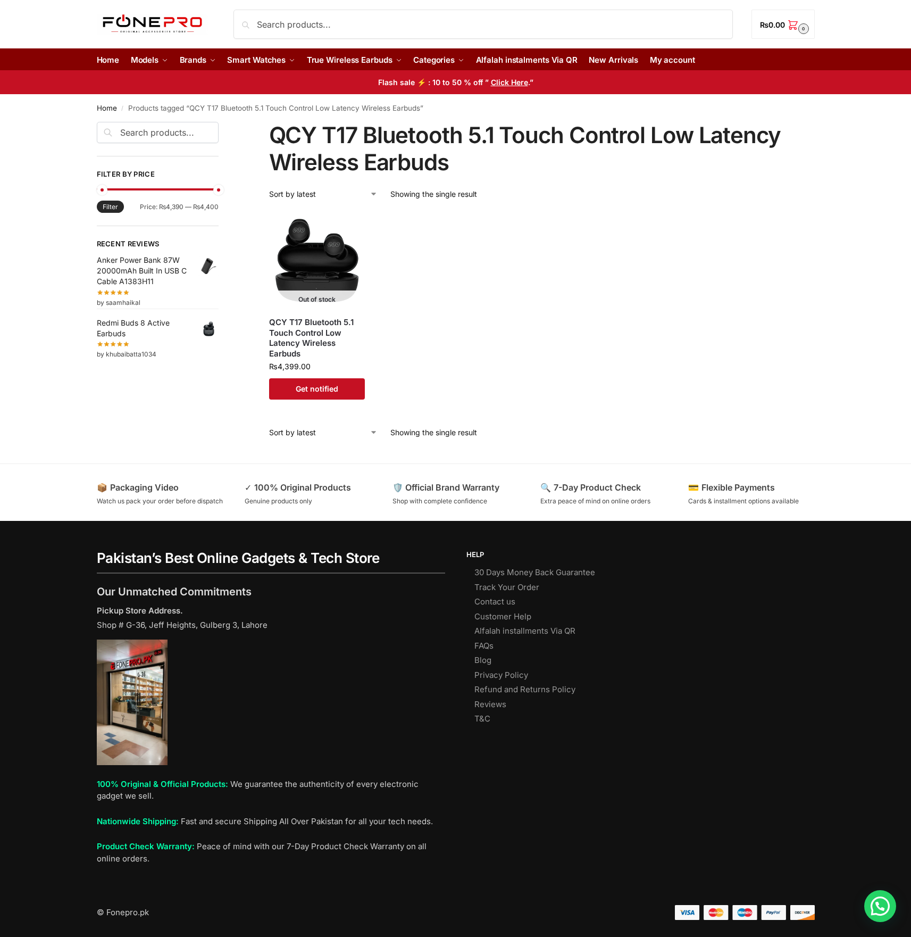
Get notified (317, 388)
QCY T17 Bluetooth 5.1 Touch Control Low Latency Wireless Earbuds (311, 338)
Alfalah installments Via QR (524, 631)
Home (107, 108)
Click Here (509, 82)
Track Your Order (506, 587)
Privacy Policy (501, 675)
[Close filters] (222, 128)
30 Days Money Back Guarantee (534, 572)
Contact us (494, 601)
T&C (482, 719)
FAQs (484, 646)
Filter (110, 207)
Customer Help (502, 616)
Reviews (490, 704)
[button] (782, 24)
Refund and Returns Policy (524, 689)
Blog (482, 660)
